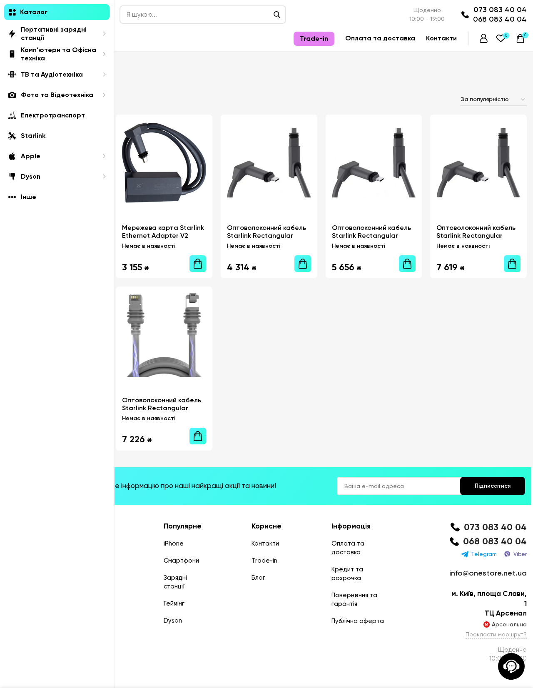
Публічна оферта (357, 621)
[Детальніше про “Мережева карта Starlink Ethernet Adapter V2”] (197, 263)
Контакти (265, 543)
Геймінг (174, 603)
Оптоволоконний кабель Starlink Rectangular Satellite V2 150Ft (476, 235)
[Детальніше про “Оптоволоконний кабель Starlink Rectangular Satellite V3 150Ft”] (197, 436)
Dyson (173, 620)
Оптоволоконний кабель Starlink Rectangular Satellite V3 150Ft (161, 408)
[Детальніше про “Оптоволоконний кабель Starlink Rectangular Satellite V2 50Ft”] (302, 263)
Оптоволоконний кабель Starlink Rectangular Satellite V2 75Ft (371, 235)
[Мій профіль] (484, 38)
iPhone (174, 543)
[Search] (277, 14)
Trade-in (264, 560)
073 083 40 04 (500, 9)
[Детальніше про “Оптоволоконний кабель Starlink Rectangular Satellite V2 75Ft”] (407, 263)
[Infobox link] (488, 527)
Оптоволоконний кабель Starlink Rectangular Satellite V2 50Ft (266, 235)
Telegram (484, 554)
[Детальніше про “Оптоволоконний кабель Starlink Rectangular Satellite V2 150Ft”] (512, 263)
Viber (520, 554)
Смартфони (181, 560)
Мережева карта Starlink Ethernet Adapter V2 (163, 231)
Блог (258, 577)
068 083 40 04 (500, 19)
